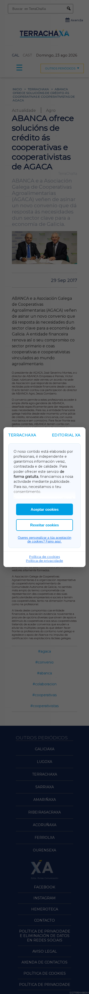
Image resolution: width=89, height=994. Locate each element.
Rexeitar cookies (44, 525)
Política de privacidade (44, 561)
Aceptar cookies (45, 509)
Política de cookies (44, 557)
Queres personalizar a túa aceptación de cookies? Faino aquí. (44, 539)
